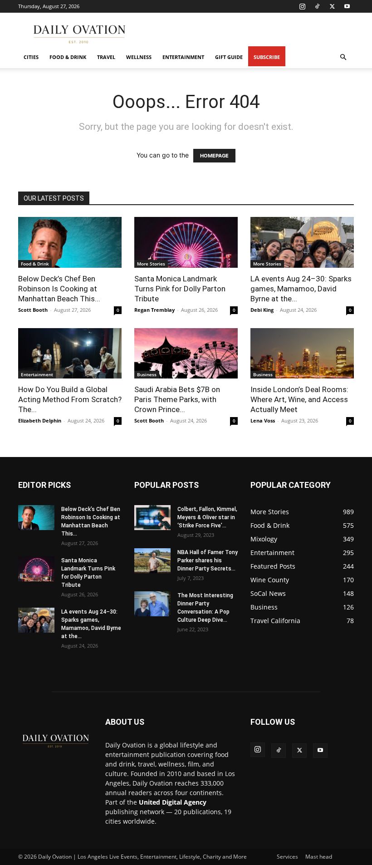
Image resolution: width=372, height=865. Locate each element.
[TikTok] (317, 6)
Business (147, 374)
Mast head (318, 856)
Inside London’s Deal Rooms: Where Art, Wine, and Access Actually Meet (299, 399)
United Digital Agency (172, 802)
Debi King (262, 309)
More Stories (151, 263)
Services (287, 856)
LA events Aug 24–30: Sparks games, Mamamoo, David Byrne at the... (301, 288)
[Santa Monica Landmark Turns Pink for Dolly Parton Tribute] (186, 242)
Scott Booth (33, 309)
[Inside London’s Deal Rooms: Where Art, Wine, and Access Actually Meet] (302, 353)
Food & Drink (67, 57)
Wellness (139, 57)
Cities (31, 57)
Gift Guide (229, 57)
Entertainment (183, 57)
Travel (106, 57)
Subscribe (267, 57)
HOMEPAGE (214, 155)
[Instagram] (302, 6)
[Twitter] (332, 6)
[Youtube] (347, 6)
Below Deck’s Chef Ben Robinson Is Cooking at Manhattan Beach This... (59, 288)
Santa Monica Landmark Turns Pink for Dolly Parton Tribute (179, 288)
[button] (343, 57)
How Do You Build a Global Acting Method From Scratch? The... (70, 399)
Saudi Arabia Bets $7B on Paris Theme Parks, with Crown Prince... (177, 399)
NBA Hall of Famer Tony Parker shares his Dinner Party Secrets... (207, 560)
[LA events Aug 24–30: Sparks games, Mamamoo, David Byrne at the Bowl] (302, 242)
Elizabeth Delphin (39, 420)
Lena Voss (262, 420)
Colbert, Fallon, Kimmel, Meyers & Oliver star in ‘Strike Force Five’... (207, 517)
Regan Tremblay (154, 309)
